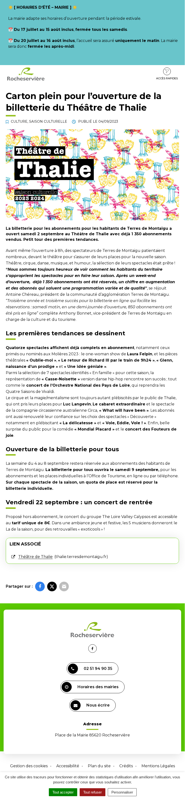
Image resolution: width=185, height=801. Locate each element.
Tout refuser (92, 792)
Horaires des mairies (98, 687)
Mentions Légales (158, 766)
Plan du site (99, 766)
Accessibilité (67, 766)
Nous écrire (98, 705)
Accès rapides (167, 78)
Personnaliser (122, 792)
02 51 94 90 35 (98, 668)
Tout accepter (63, 792)
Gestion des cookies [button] (29, 766)
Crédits (126, 766)
